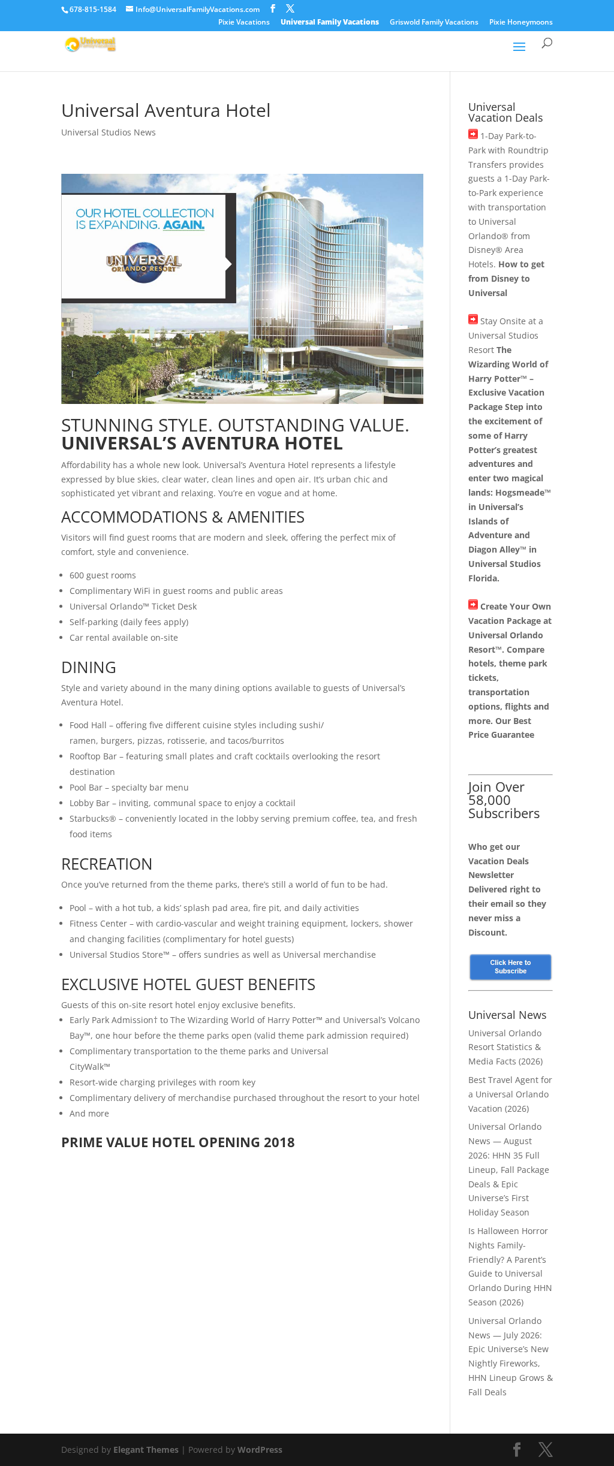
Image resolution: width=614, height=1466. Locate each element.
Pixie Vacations (244, 23)
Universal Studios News (108, 132)
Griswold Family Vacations (434, 23)
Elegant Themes (146, 1449)
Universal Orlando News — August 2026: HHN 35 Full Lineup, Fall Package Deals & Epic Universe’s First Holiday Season (508, 1169)
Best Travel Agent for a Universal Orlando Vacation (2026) (510, 1094)
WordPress (259, 1449)
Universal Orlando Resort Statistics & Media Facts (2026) (505, 1047)
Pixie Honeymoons (521, 23)
